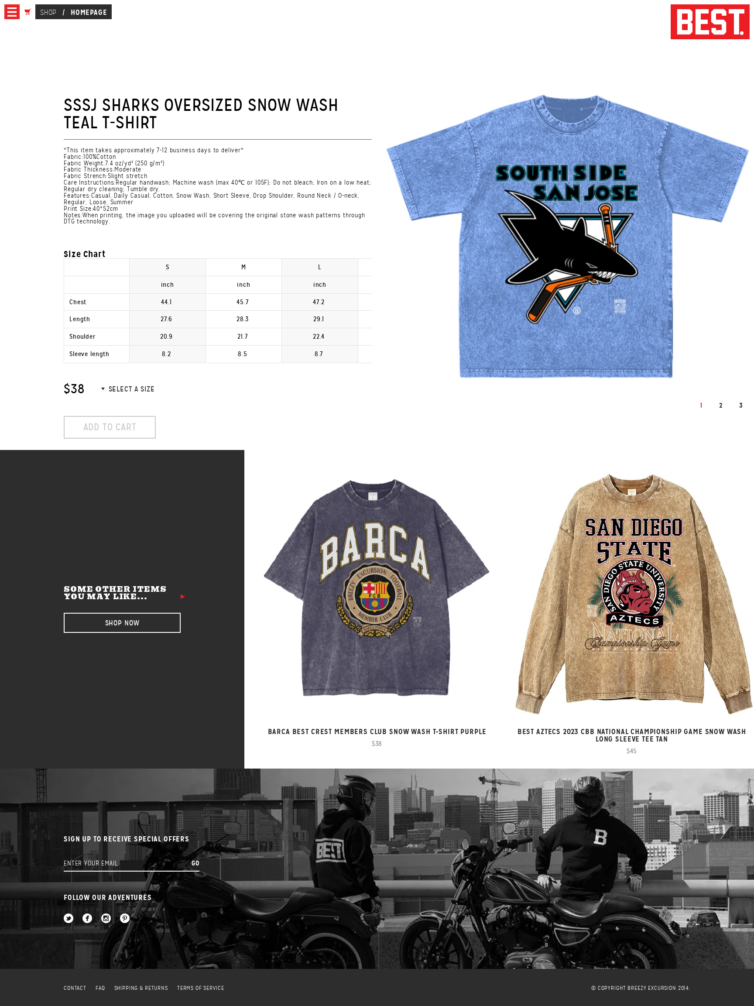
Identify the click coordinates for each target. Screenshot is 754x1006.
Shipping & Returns (141, 988)
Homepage (89, 12)
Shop (48, 12)
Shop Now (122, 623)
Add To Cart (110, 427)
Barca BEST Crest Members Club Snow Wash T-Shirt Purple (377, 731)
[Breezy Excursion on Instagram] (106, 918)
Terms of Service (200, 988)
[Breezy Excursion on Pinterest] (125, 918)
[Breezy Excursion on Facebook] (87, 918)
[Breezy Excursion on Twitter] (68, 918)
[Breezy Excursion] (710, 22)
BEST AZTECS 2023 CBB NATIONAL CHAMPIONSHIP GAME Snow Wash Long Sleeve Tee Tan (632, 735)
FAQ (100, 988)
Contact (75, 988)
